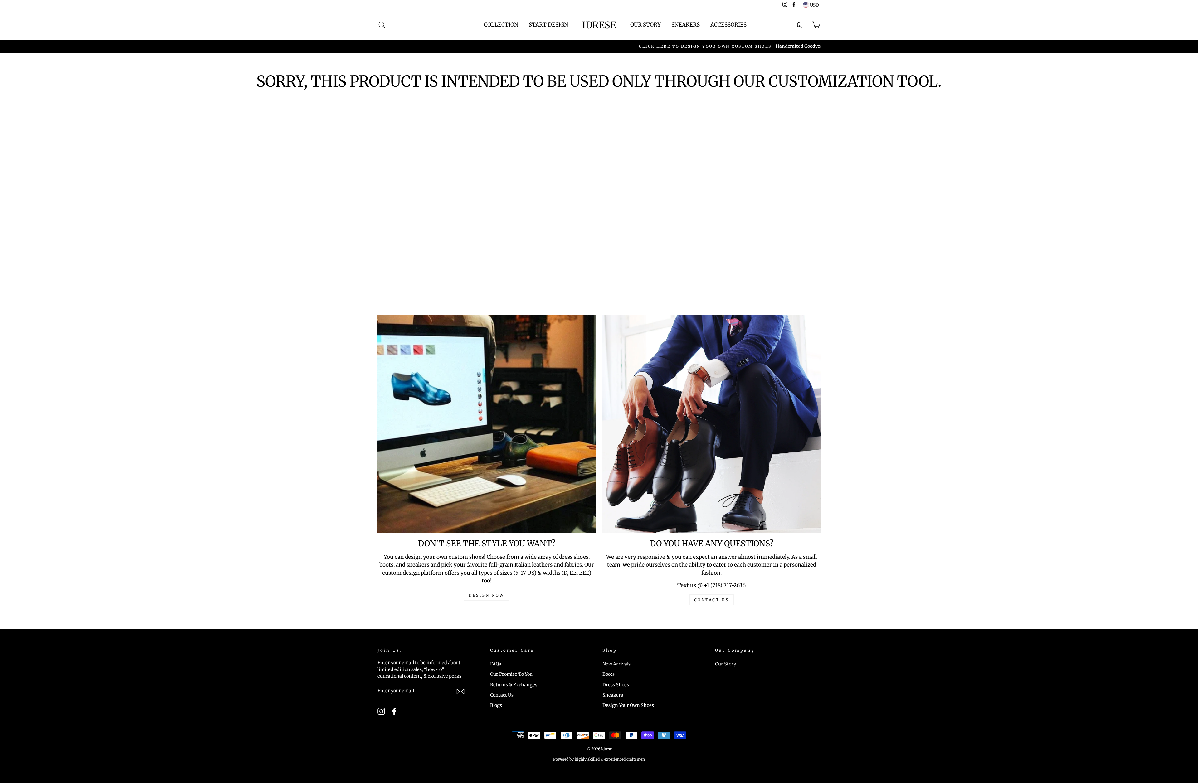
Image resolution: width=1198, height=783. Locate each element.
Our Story (645, 24)
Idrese (599, 25)
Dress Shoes (615, 685)
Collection (501, 24)
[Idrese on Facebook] (394, 711)
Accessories (728, 24)
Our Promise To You (511, 674)
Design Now (486, 595)
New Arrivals (616, 664)
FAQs (495, 664)
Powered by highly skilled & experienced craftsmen (599, 759)
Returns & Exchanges (513, 685)
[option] (599, 46)
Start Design (548, 24)
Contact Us (502, 695)
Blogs (496, 705)
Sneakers (685, 24)
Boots (608, 674)
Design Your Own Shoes (628, 705)
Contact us (711, 599)
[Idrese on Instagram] (381, 711)
